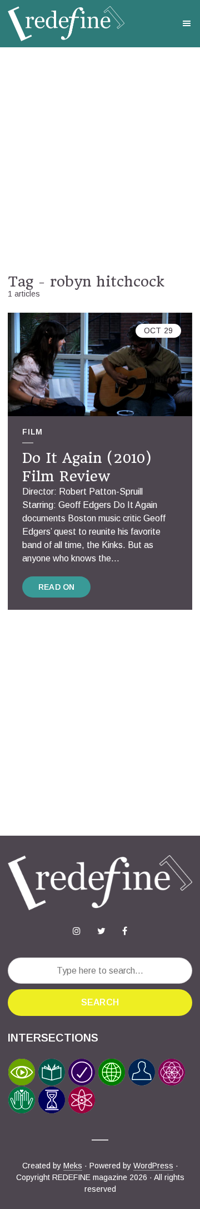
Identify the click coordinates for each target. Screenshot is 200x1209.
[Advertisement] (100, 160)
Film (32, 431)
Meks (72, 1165)
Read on (56, 587)
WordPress (153, 1165)
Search (100, 1002)
